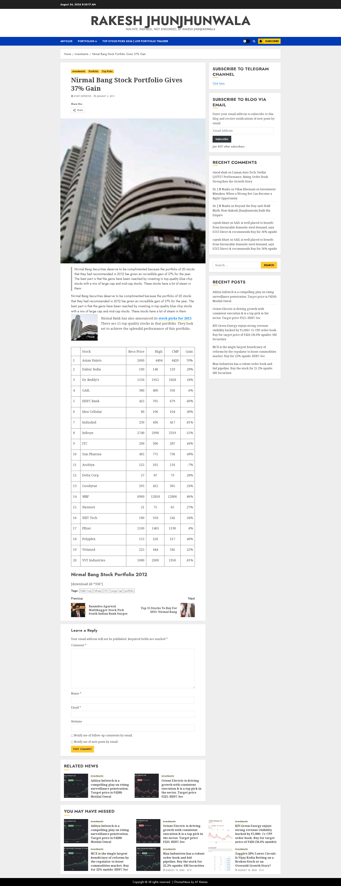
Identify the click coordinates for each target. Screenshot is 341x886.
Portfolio (93, 71)
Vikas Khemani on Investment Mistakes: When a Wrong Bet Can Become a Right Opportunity (244, 193)
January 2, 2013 (106, 96)
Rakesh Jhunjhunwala (171, 20)
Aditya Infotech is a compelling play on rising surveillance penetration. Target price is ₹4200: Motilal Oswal (110, 789)
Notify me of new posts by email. (96, 742)
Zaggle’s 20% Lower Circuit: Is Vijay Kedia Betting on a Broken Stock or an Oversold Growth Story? (255, 859)
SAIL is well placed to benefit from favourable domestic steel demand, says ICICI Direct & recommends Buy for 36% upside (245, 227)
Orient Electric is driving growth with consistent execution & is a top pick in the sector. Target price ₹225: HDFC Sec (181, 789)
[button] (254, 41)
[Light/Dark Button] (246, 41)
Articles (66, 41)
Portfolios (86, 41)
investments (78, 71)
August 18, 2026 (247, 870)
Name (76, 693)
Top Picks (107, 71)
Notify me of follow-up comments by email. (103, 735)
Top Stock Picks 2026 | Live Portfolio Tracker (135, 41)
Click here (219, 84)
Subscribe (272, 41)
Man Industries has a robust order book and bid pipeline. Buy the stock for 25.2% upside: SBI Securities (243, 368)
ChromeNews (182, 882)
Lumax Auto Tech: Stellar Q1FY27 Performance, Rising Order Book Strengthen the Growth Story (240, 176)
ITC (106, 591)
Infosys (98, 591)
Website (76, 721)
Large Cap (116, 591)
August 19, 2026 (175, 870)
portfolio (129, 591)
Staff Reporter (82, 96)
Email (76, 707)
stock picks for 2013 (175, 318)
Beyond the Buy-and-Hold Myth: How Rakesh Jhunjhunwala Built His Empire (241, 210)
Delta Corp (86, 591)
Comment (78, 645)
